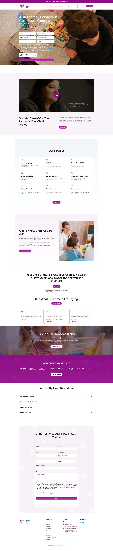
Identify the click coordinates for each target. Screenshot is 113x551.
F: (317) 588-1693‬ (80, 7)
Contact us (62, 127)
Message (38, 471)
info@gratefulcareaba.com (71, 526)
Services (51, 6)
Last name (59, 446)
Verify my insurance (56, 374)
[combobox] (21, 38)
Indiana (74, 528)
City (37, 459)
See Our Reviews (56, 303)
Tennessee (67, 530)
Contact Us (89, 6)
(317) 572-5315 (50, 48)
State (58, 459)
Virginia (66, 532)
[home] (24, 6)
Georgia (72, 530)
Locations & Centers (59, 6)
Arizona (66, 531)
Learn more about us (25, 251)
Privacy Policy (63, 487)
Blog (68, 6)
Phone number (60, 452)
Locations (48, 528)
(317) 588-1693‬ (68, 524)
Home (39, 6)
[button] (45, 6)
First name (38, 446)
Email (37, 452)
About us (48, 524)
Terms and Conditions (51, 537)
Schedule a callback (56, 346)
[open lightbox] (56, 95)
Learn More (56, 202)
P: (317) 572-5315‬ (80, 5)
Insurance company (40, 465)
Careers (72, 6)
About (44, 6)
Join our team (49, 533)
